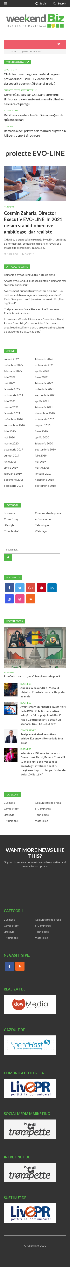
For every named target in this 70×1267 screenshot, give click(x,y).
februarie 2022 (44, 383)
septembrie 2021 (45, 395)
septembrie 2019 (45, 449)
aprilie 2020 (42, 437)
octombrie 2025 (44, 365)
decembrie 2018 (14, 479)
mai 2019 (40, 461)
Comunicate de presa (48, 513)
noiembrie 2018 (44, 479)
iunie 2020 (41, 431)
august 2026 (11, 359)
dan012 (29, 254)
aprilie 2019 (11, 467)
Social (42, 3)
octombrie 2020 (44, 419)
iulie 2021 (10, 401)
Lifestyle (32, 90)
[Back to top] (59, 1256)
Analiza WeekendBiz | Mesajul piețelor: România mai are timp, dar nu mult (43, 692)
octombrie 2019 (13, 449)
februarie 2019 (13, 473)
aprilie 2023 (42, 371)
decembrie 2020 (45, 413)
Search (62, 3)
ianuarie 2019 (43, 473)
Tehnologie (42, 525)
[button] (5, 3)
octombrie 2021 (13, 395)
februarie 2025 (13, 371)
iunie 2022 (41, 377)
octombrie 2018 (13, 485)
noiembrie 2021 (44, 389)
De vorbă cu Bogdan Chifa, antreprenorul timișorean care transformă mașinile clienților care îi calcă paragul (34, 99)
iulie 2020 (10, 431)
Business (8, 90)
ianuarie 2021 (12, 413)
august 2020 (42, 425)
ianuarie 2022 (12, 389)
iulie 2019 (41, 455)
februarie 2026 (44, 359)
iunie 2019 (10, 461)
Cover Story (10, 69)
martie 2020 (11, 443)
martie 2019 (42, 467)
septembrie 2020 (14, 425)
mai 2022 (9, 383)
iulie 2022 (10, 377)
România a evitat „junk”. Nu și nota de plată (29, 274)
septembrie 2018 (45, 485)
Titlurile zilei (11, 110)
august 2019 (11, 455)
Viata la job (41, 531)
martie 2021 (11, 407)
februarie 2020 (44, 443)
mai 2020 (9, 437)
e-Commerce (43, 519)
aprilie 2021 (42, 401)
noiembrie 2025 (13, 365)
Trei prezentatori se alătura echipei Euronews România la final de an (42, 738)
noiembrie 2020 (13, 419)
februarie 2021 (44, 407)
